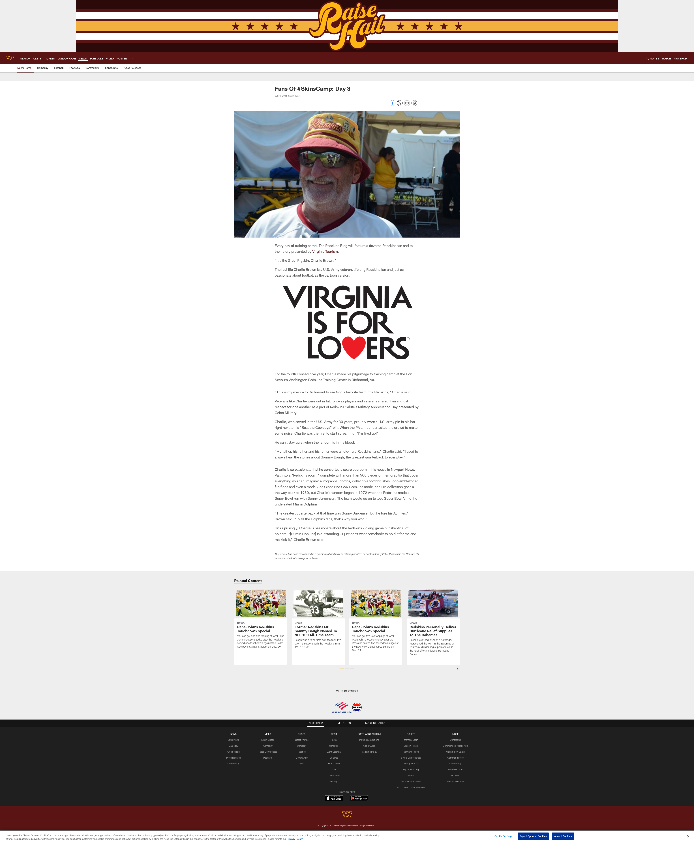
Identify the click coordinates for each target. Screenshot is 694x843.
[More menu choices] (131, 58)
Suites (411, 775)
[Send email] (407, 104)
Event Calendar (334, 751)
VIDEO (268, 734)
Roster (334, 740)
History (333, 781)
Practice (302, 751)
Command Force (455, 757)
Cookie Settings (503, 836)
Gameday (233, 745)
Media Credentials (455, 781)
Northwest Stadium (369, 734)
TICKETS (411, 734)
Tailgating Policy (369, 751)
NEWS (233, 734)
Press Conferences (268, 751)
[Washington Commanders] (347, 815)
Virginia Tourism (325, 251)
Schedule (333, 745)
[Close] (688, 836)
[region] (347, 836)
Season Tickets (411, 745)
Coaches (334, 757)
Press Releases (233, 757)
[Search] (647, 58)
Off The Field (233, 751)
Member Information (411, 781)
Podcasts (267, 757)
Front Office (334, 763)
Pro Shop (455, 775)
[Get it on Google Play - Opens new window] (359, 799)
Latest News (233, 740)
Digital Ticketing (411, 769)
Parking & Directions (369, 740)
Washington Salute (455, 751)
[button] (342, 669)
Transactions (334, 775)
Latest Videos (267, 740)
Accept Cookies (563, 836)
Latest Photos (302, 740)
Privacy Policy (295, 839)
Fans (301, 763)
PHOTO (301, 734)
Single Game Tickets (411, 757)
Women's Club (455, 769)
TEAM (334, 734)
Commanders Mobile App (455, 745)
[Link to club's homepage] (10, 58)
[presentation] (458, 669)
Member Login (411, 740)
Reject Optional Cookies (533, 836)
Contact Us (455, 740)
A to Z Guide (369, 745)
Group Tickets (411, 763)
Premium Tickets (411, 751)
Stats (333, 769)
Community (233, 763)
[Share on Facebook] (392, 104)
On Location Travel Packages (411, 787)
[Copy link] (414, 103)
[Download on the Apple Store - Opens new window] (334, 798)
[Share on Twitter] (400, 104)
